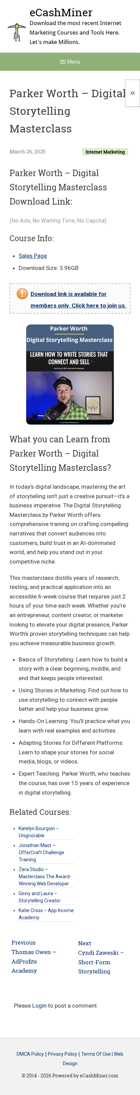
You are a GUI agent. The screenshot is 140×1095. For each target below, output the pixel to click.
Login (39, 1005)
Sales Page (33, 255)
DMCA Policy (30, 1054)
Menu (73, 62)
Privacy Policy (62, 1054)
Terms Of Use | (97, 1054)
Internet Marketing (105, 152)
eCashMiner (61, 12)
